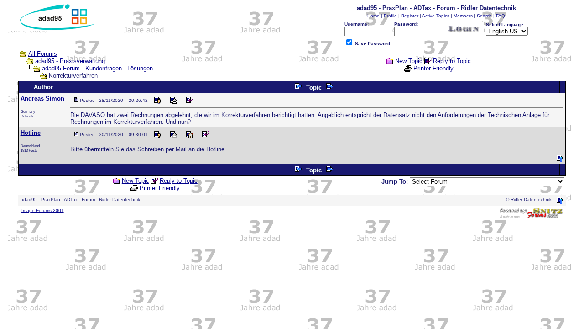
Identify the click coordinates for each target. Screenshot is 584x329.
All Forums (42, 53)
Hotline (31, 132)
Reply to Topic (452, 61)
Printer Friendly (433, 68)
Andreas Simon (42, 98)
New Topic (408, 61)
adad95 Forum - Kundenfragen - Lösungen (97, 68)
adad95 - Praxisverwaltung (70, 61)
